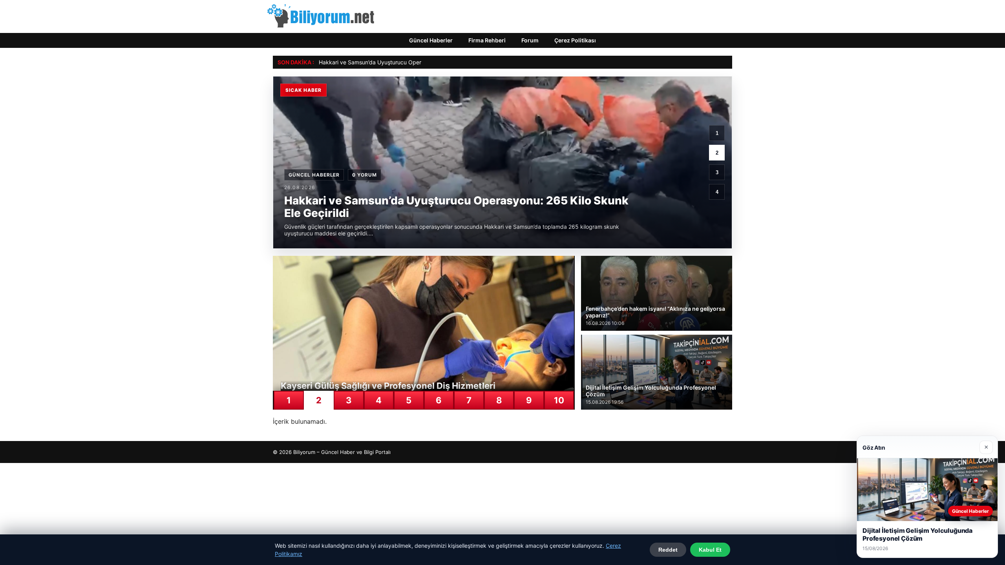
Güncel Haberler (431, 40)
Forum (530, 40)
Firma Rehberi (487, 40)
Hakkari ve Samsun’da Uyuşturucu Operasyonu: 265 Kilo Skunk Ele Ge (409, 62)
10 (559, 400)
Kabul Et (710, 550)
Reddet (668, 550)
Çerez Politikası (575, 40)
